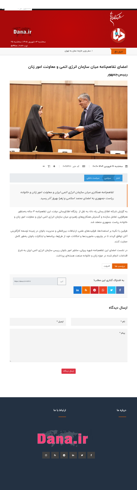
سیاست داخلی (93, 178)
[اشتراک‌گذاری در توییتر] (112, 290)
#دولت (107, 266)
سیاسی (107, 178)
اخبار (118, 178)
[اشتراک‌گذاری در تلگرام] (95, 290)
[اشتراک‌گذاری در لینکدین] (78, 290)
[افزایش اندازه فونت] (53, 166)
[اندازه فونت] (47, 166)
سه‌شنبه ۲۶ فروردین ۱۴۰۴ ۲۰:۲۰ (108, 166)
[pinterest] (64, 455)
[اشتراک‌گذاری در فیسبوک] (120, 290)
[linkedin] (73, 455)
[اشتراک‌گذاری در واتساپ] (103, 290)
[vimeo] (46, 455)
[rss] (55, 455)
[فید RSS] (86, 290)
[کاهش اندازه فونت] (42, 166)
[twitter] (82, 455)
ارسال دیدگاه (68, 371)
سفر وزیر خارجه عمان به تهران (78, 51)
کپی (61, 281)
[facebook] (91, 455)
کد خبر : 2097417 (71, 166)
